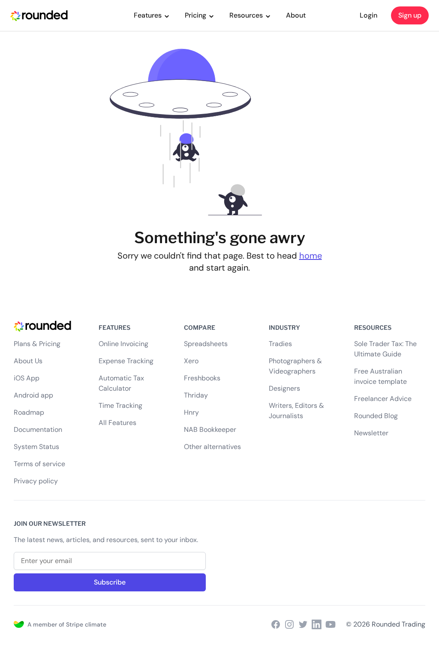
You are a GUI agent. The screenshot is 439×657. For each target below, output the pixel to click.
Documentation (38, 429)
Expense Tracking (126, 360)
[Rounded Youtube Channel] (330, 624)
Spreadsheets (206, 343)
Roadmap (29, 412)
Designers (284, 388)
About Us (28, 360)
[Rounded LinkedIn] (317, 624)
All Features (117, 422)
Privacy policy (36, 480)
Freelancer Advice (383, 398)
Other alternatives (212, 446)
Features (148, 15)
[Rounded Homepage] (39, 15)
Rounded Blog (376, 415)
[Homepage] (49, 325)
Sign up (409, 15)
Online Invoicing (123, 343)
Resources (246, 15)
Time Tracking (120, 405)
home (310, 255)
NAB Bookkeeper (210, 429)
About (296, 15)
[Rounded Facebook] (276, 624)
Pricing (195, 15)
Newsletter (371, 432)
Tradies (280, 343)
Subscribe (110, 582)
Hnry (191, 412)
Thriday (196, 395)
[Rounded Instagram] (289, 624)
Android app (33, 395)
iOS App (26, 378)
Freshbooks (202, 378)
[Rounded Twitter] (303, 624)
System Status (36, 446)
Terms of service (39, 463)
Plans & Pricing (37, 343)
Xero (191, 360)
